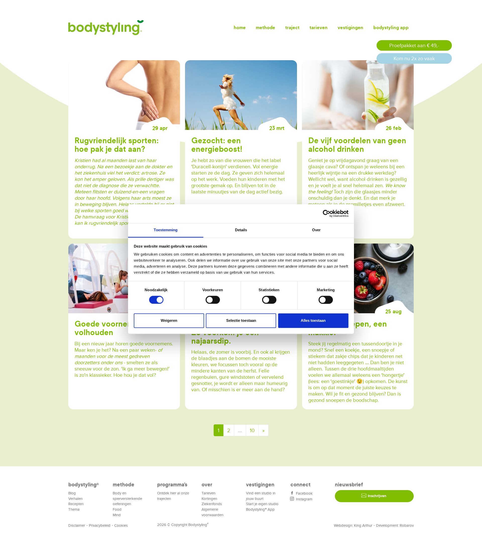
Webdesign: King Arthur (353, 525)
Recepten (76, 503)
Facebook (304, 493)
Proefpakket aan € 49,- (414, 45)
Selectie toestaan (241, 321)
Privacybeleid (99, 525)
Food (117, 509)
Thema (74, 509)
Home (240, 27)
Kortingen (209, 498)
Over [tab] (316, 230)
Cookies (121, 525)
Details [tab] (241, 230)
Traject (292, 27)
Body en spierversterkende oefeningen (127, 498)
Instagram (303, 499)
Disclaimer (76, 525)
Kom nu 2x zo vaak (414, 58)
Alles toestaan (313, 321)
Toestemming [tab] (165, 230)
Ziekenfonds (212, 503)
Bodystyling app (391, 27)
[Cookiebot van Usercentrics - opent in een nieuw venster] (326, 213)
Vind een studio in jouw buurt (260, 495)
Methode (265, 27)
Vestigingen (350, 27)
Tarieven (319, 27)
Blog (72, 493)
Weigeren (169, 321)
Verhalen (75, 498)
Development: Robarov (395, 525)
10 (252, 430)
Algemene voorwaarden (212, 512)
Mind (117, 514)
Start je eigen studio (262, 503)
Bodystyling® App (260, 509)
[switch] (213, 300)
